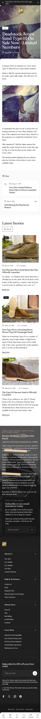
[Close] (36, 683)
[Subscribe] (33, 708)
